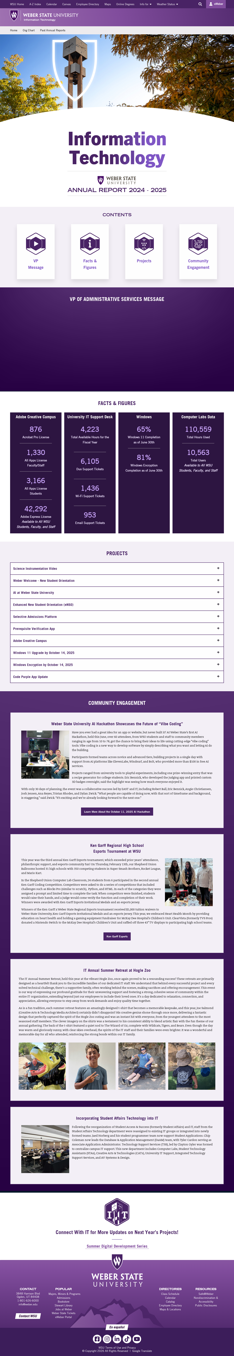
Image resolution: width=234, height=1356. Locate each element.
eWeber (218, 3)
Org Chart (29, 30)
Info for (144, 4)
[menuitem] (17, 4)
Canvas (66, 4)
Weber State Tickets (63, 1313)
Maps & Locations (170, 1309)
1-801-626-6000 (28, 1300)
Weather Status (166, 4)
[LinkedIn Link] (117, 1339)
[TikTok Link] (127, 1339)
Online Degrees (125, 4)
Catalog (170, 1301)
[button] (117, 568)
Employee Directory (87, 4)
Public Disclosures (206, 1305)
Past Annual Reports (52, 30)
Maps (107, 4)
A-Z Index (35, 4)
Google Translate (142, 1351)
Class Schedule (170, 1294)
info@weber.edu (28, 1304)
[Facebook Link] (97, 1339)
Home (13, 30)
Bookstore (63, 1301)
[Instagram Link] (107, 1339)
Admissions (63, 1297)
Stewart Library (63, 1305)
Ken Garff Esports (117, 936)
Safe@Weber (206, 1294)
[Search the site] (200, 4)
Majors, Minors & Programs (64, 1294)
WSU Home (17, 4)
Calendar (51, 4)
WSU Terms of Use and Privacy (117, 1347)
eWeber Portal (63, 1317)
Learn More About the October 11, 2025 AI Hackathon (117, 811)
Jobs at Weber (63, 1309)
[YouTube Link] (137, 1339)
